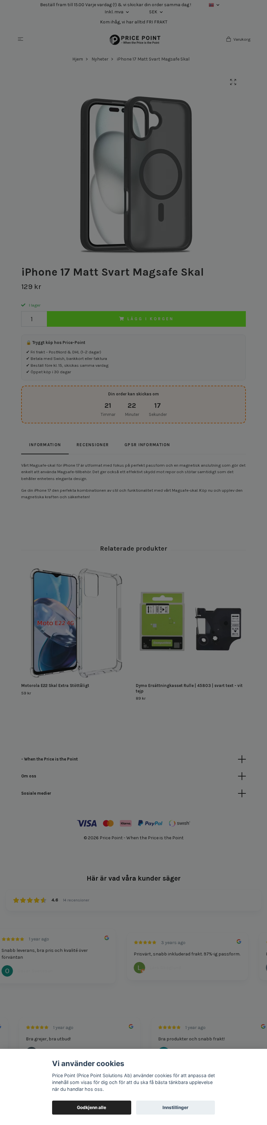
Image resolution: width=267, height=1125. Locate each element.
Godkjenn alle (91, 1107)
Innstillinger (175, 1107)
